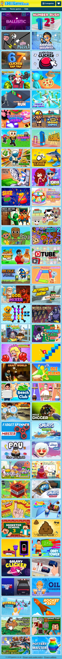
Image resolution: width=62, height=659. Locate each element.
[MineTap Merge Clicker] (46, 626)
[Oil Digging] (46, 587)
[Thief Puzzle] (16, 40)
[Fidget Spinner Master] (16, 431)
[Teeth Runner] (46, 509)
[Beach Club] (16, 392)
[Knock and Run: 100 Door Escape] (16, 216)
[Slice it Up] (16, 196)
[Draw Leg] (46, 352)
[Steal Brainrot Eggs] (16, 255)
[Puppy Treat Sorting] (16, 313)
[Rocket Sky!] (46, 606)
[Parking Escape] (46, 567)
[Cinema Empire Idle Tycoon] (16, 79)
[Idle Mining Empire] (46, 118)
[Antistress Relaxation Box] (16, 352)
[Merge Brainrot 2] (46, 235)
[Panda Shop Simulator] (16, 470)
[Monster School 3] (16, 528)
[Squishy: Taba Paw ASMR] (16, 118)
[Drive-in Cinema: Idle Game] (16, 177)
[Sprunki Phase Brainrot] (16, 235)
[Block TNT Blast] (16, 489)
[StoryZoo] (46, 470)
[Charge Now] (16, 548)
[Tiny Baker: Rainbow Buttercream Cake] (46, 196)
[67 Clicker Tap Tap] (16, 60)
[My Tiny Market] (16, 157)
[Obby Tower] (46, 548)
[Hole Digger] (46, 411)
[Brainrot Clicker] (46, 157)
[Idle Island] (46, 372)
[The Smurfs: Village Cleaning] (46, 489)
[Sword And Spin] (46, 99)
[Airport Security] (46, 40)
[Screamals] (46, 138)
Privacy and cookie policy (33, 657)
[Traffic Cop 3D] (16, 587)
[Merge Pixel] (16, 274)
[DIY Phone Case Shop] (46, 333)
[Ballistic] (16, 21)
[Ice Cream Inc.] (46, 392)
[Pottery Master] (46, 645)
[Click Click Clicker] (46, 60)
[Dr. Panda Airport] (16, 333)
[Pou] (16, 450)
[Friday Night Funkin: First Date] (46, 177)
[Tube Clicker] (46, 255)
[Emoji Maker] (46, 450)
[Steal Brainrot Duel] (16, 138)
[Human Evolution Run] (16, 99)
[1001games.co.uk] (14, 3)
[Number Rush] (46, 21)
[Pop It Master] (16, 509)
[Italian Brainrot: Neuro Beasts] (16, 645)
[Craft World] (16, 372)
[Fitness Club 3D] (16, 606)
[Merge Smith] (46, 313)
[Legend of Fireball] (16, 411)
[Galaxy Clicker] (16, 567)
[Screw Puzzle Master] (46, 274)
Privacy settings (50, 657)
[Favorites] (58, 3)
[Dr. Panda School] (46, 216)
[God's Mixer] (16, 294)
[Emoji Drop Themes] (46, 528)
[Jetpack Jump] (46, 294)
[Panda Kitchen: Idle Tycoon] (46, 79)
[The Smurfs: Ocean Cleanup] (46, 431)
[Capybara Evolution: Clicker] (16, 626)
